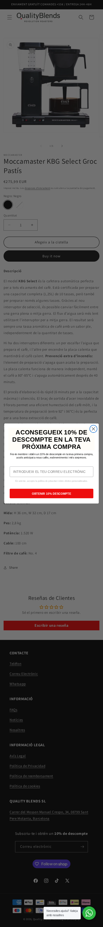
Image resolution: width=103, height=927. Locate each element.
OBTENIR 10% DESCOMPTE (51, 493)
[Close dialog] (93, 429)
